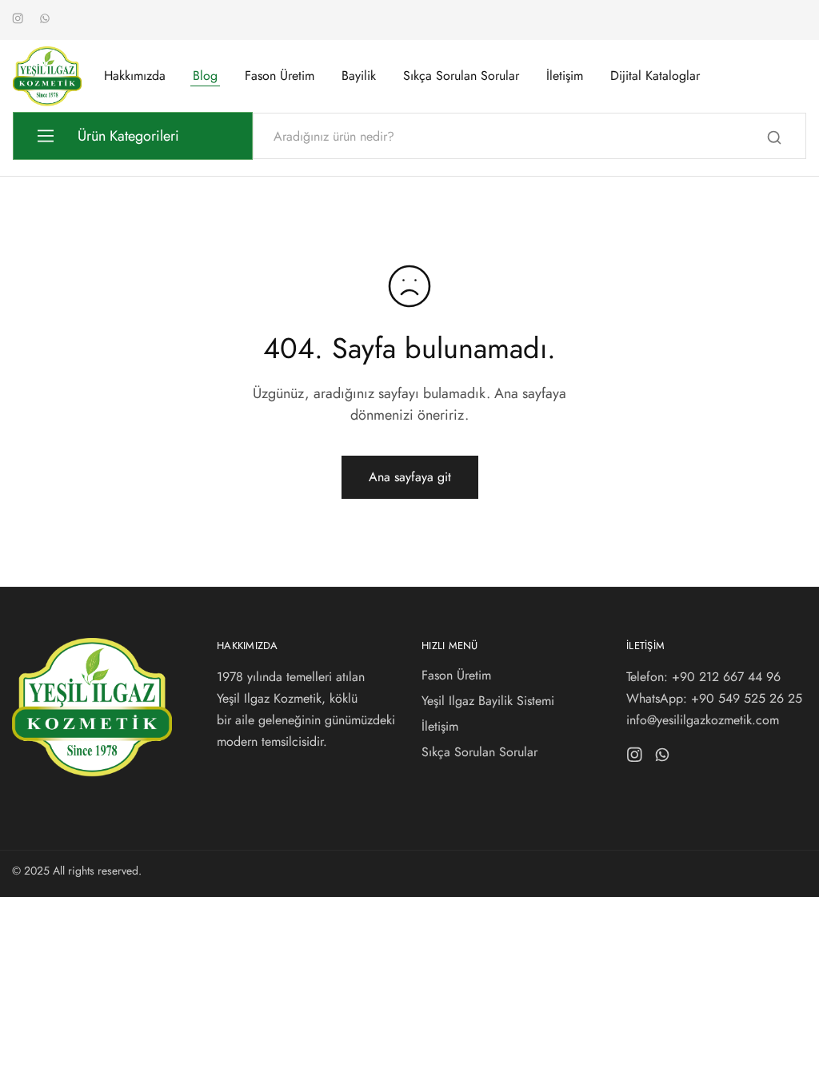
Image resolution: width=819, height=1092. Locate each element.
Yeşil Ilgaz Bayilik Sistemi (487, 700)
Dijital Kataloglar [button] (655, 76)
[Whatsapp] (663, 758)
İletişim (564, 76)
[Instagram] (635, 758)
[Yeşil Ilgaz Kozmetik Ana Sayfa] (92, 772)
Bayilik (359, 76)
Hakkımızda (135, 76)
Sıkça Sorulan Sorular (461, 76)
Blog (205, 76)
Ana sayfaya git (410, 477)
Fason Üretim (279, 76)
